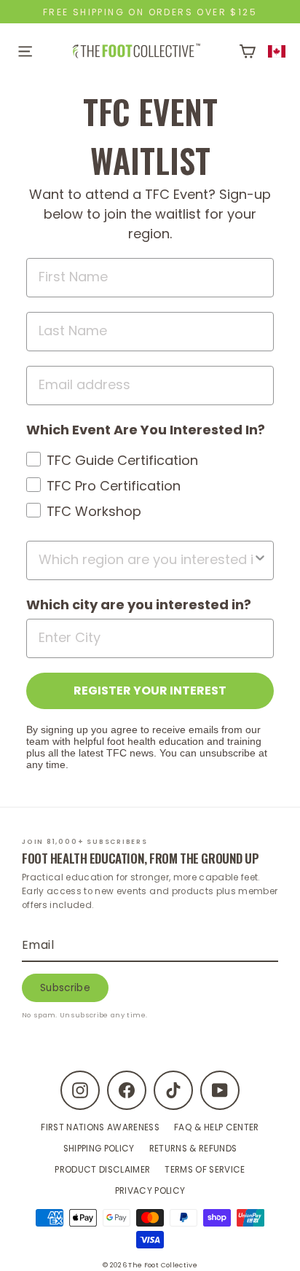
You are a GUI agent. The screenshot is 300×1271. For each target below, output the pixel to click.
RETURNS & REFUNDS (193, 1148)
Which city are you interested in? (138, 604)
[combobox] (277, 51)
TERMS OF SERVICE (205, 1170)
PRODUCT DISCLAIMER (102, 1170)
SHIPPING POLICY (99, 1148)
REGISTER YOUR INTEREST (150, 690)
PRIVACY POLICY (150, 1191)
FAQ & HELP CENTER (216, 1127)
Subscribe (65, 988)
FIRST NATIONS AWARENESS (100, 1127)
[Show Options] (260, 560)
